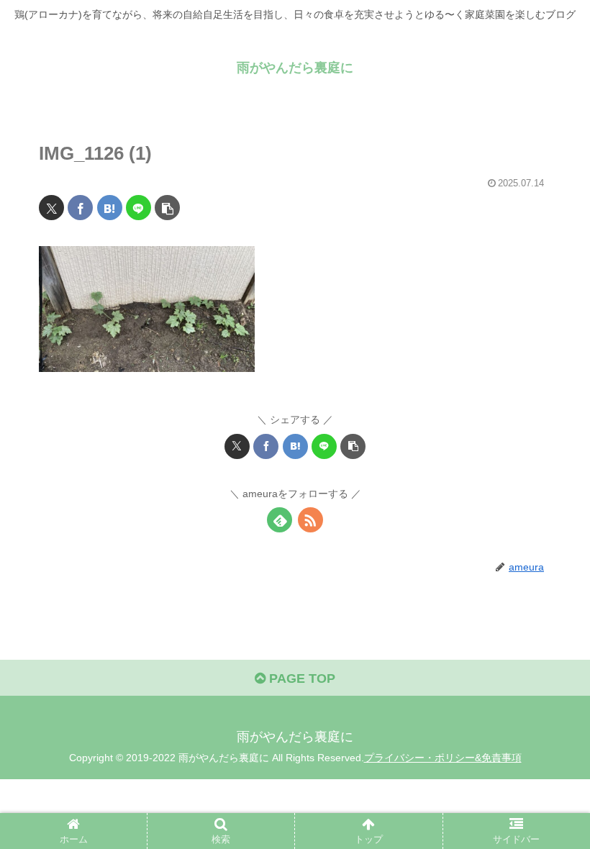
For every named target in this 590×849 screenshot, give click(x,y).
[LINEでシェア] (138, 207)
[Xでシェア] (51, 207)
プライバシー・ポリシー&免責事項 (443, 757)
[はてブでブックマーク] (109, 207)
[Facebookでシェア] (80, 207)
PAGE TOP (300, 678)
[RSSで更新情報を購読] (310, 519)
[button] (167, 207)
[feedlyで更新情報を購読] (279, 519)
